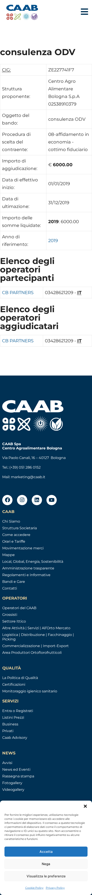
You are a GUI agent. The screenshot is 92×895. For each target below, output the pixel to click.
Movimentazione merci (23, 548)
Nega (46, 864)
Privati (7, 731)
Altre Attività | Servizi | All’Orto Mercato (36, 628)
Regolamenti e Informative (26, 575)
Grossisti (9, 615)
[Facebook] (7, 500)
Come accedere (16, 535)
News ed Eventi (16, 769)
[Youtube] (51, 500)
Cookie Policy (34, 887)
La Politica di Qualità (20, 678)
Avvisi (7, 763)
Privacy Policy (55, 887)
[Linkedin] (37, 500)
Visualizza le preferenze (46, 876)
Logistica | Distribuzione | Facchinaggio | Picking (38, 637)
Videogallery (13, 789)
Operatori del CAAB (19, 608)
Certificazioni (13, 684)
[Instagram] (22, 500)
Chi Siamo (11, 521)
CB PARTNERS (17, 292)
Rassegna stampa (18, 776)
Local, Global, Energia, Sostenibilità (32, 561)
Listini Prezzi (13, 717)
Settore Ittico (14, 621)
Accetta (46, 851)
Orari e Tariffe (13, 541)
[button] (85, 806)
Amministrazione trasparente (28, 568)
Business (10, 724)
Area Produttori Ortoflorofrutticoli (32, 652)
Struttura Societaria (19, 528)
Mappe (8, 555)
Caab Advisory (14, 737)
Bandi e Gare (13, 581)
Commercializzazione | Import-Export (35, 646)
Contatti (9, 588)
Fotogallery (12, 783)
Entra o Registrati (17, 711)
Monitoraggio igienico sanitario (29, 691)
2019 (53, 240)
